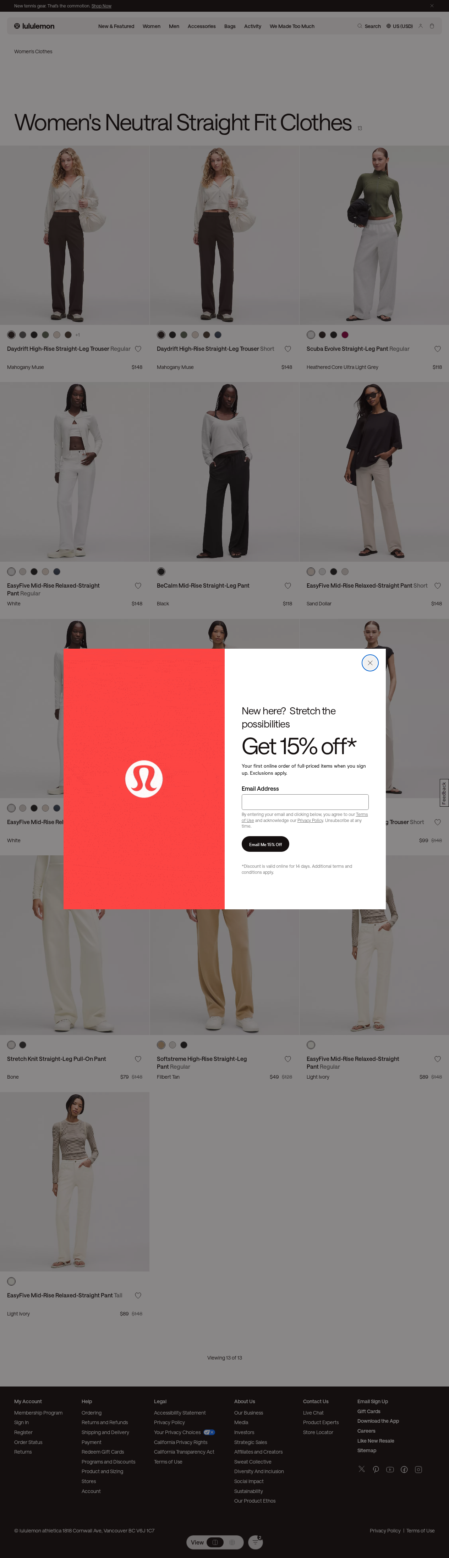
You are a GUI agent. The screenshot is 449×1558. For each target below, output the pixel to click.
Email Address (260, 788)
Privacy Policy (310, 820)
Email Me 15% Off (265, 844)
